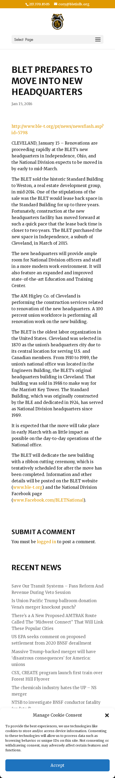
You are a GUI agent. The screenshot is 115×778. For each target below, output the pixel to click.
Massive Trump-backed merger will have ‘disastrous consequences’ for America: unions (53, 658)
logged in (46, 541)
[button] (107, 715)
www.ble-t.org (27, 487)
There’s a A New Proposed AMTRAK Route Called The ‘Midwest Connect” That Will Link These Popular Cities (57, 622)
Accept (57, 765)
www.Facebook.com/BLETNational (48, 500)
